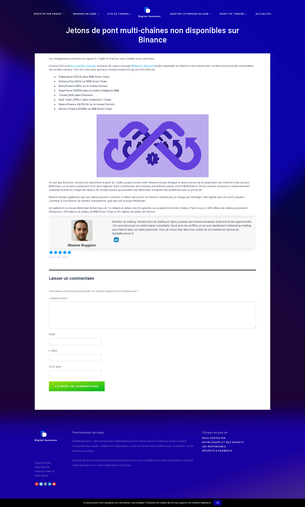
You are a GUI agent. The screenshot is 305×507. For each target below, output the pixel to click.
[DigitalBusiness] (46, 432)
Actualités (263, 14)
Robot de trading (232, 14)
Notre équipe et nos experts (223, 442)
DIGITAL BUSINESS (148, 8)
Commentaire (58, 298)
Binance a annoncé (142, 65)
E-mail (53, 350)
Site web (55, 367)
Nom (52, 334)
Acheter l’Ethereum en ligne (189, 14)
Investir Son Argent (48, 14)
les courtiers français (83, 65)
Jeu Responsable (214, 446)
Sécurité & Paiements (217, 451)
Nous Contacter (214, 438)
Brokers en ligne (84, 14)
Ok (217, 503)
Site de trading (118, 14)
